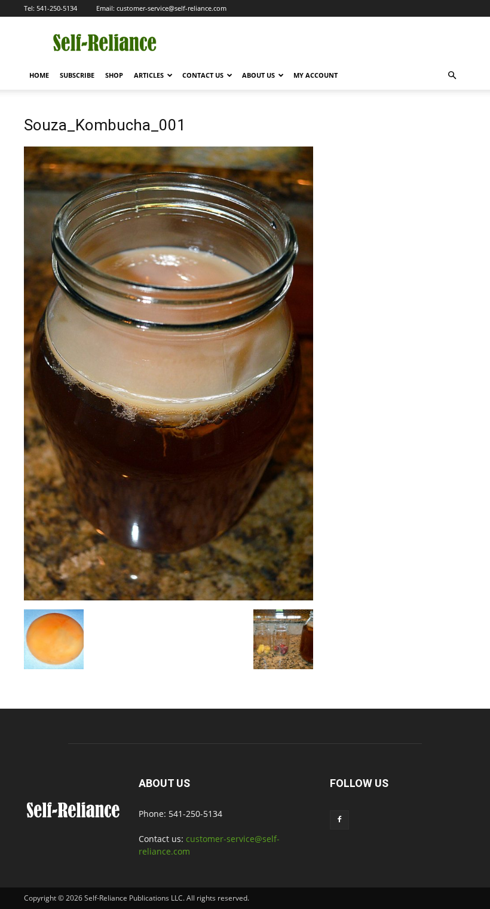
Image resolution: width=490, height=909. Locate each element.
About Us (258, 75)
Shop (114, 75)
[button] (451, 75)
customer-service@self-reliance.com (171, 8)
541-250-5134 (56, 8)
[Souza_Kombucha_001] (168, 597)
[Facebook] (339, 819)
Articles (149, 75)
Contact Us (202, 75)
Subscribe (77, 75)
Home (39, 75)
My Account (315, 75)
